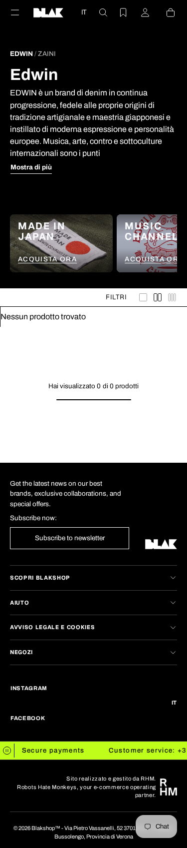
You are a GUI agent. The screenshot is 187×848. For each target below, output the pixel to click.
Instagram (28, 688)
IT (83, 12)
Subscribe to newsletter (70, 538)
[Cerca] (97, 12)
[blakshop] (48, 12)
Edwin (21, 53)
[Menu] (21, 12)
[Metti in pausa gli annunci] (7, 751)
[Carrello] (165, 12)
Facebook (27, 718)
